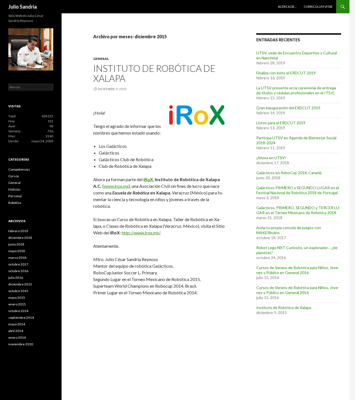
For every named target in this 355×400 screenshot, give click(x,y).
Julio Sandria (22, 7)
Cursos (13, 176)
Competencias (19, 169)
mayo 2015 (16, 297)
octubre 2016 (18, 271)
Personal (15, 196)
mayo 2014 (16, 324)
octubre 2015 (18, 291)
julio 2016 (15, 277)
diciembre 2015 (20, 284)
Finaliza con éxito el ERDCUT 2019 (286, 72)
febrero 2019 (18, 231)
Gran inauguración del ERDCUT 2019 (288, 107)
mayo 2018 (16, 251)
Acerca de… (287, 6)
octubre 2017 (18, 264)
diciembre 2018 (20, 238)
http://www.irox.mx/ (141, 232)
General (101, 59)
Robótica (14, 203)
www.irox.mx (116, 186)
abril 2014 (15, 331)
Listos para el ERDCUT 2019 (280, 122)
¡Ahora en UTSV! (271, 157)
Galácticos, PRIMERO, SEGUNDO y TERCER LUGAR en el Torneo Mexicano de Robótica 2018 (298, 210)
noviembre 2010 (20, 344)
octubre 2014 (18, 311)
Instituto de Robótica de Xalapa (154, 73)
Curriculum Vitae (318, 6)
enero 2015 (17, 304)
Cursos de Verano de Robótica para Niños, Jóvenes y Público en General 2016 (297, 270)
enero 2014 (17, 337)
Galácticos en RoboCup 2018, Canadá (288, 172)
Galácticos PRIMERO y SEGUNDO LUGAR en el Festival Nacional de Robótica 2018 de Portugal (297, 190)
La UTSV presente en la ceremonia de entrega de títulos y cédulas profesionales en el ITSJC (296, 90)
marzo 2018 (17, 257)
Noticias (14, 189)
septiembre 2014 (21, 317)
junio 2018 (16, 244)
